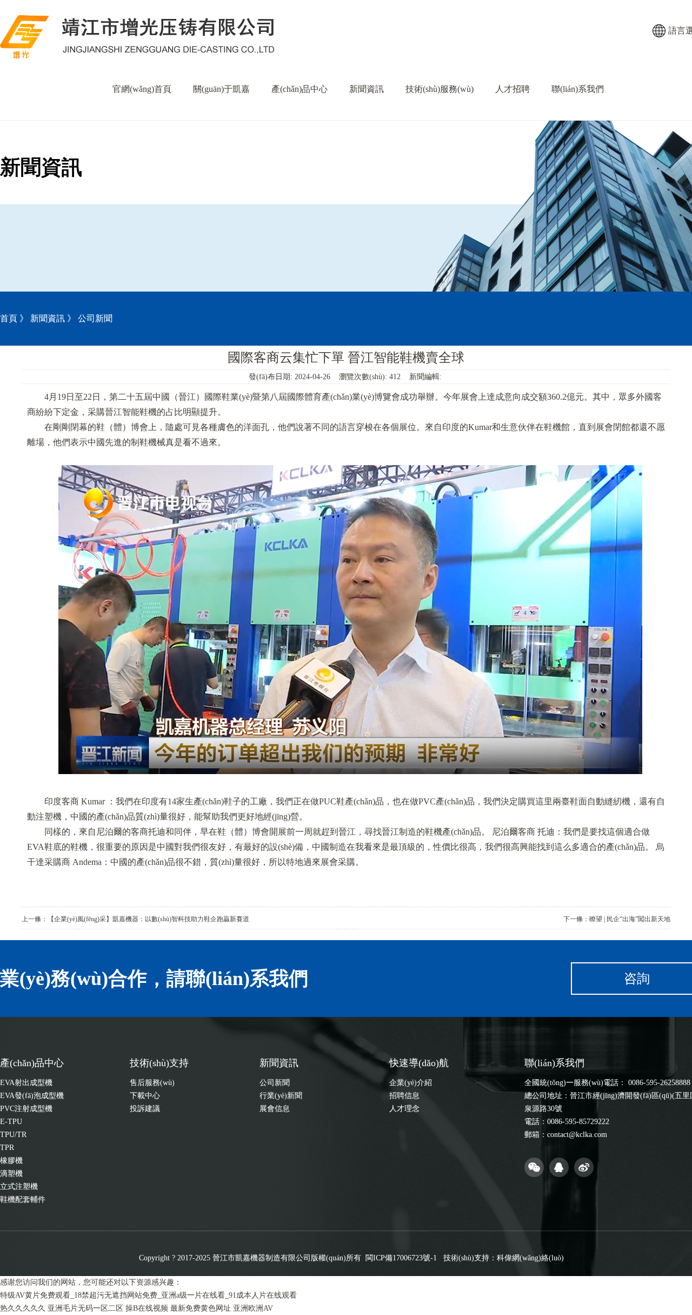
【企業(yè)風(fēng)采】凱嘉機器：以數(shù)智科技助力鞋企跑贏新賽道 (148, 919)
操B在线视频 (146, 1308)
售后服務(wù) (152, 1083)
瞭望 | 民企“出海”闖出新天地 (629, 919)
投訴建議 (145, 1109)
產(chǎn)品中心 (299, 89)
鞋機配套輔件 (22, 1199)
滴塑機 (11, 1173)
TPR (7, 1148)
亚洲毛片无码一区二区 (85, 1308)
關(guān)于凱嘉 (221, 89)
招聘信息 (404, 1096)
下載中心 (145, 1096)
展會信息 (275, 1109)
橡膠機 (11, 1161)
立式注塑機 (19, 1186)
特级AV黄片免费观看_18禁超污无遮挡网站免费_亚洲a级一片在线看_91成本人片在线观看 (148, 1295)
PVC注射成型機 (26, 1109)
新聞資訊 (366, 89)
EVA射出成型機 (26, 1083)
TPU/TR (13, 1135)
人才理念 (404, 1109)
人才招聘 (512, 89)
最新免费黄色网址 (200, 1308)
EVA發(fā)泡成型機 (32, 1096)
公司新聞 (275, 1083)
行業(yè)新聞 (281, 1096)
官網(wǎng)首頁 (141, 89)
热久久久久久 (22, 1308)
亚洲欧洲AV (253, 1308)
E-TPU (11, 1122)
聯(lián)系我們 (577, 89)
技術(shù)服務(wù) (439, 89)
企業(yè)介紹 (410, 1083)
